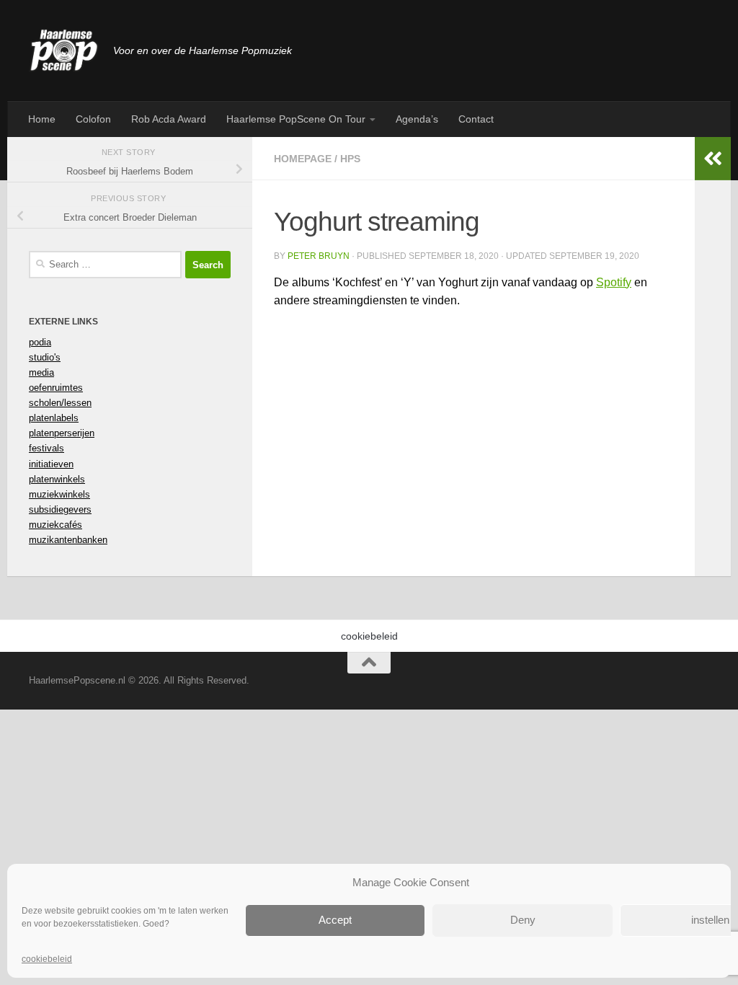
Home (41, 119)
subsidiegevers (60, 509)
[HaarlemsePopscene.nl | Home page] (64, 50)
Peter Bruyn (319, 256)
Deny (522, 920)
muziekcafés (55, 524)
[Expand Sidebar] (713, 158)
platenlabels (54, 417)
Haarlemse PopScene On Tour (295, 119)
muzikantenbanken (68, 539)
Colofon (93, 119)
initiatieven (51, 464)
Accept (335, 920)
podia (40, 342)
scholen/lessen (60, 402)
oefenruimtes (56, 387)
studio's (45, 357)
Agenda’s (417, 119)
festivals (46, 448)
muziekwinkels (59, 494)
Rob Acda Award (168, 119)
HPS (350, 158)
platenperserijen (61, 433)
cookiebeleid (47, 959)
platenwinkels (57, 479)
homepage (303, 158)
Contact (476, 119)
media (41, 372)
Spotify (613, 282)
